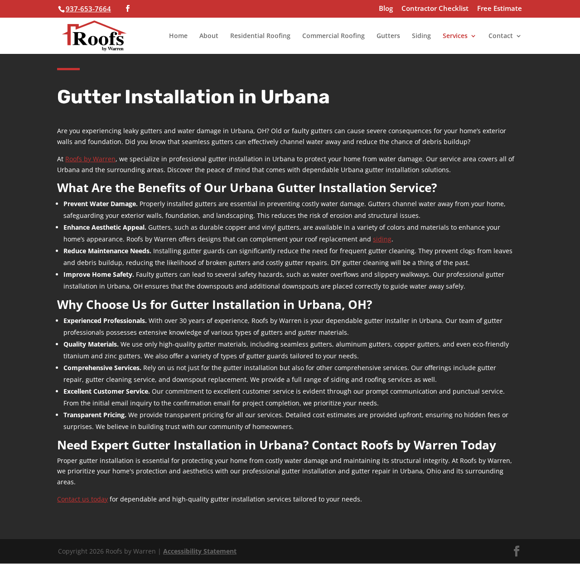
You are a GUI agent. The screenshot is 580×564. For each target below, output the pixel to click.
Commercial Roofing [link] (333, 36)
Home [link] (178, 36)
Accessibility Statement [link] (200, 551)
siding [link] (382, 239)
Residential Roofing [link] (260, 36)
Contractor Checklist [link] (435, 9)
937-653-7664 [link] (88, 8)
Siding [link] (421, 36)
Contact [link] (500, 36)
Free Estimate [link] (499, 9)
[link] (94, 34)
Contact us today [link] (82, 499)
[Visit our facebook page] (127, 8)
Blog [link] (386, 9)
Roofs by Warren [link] (90, 158)
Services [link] (455, 36)
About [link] (208, 36)
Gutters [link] (388, 36)
